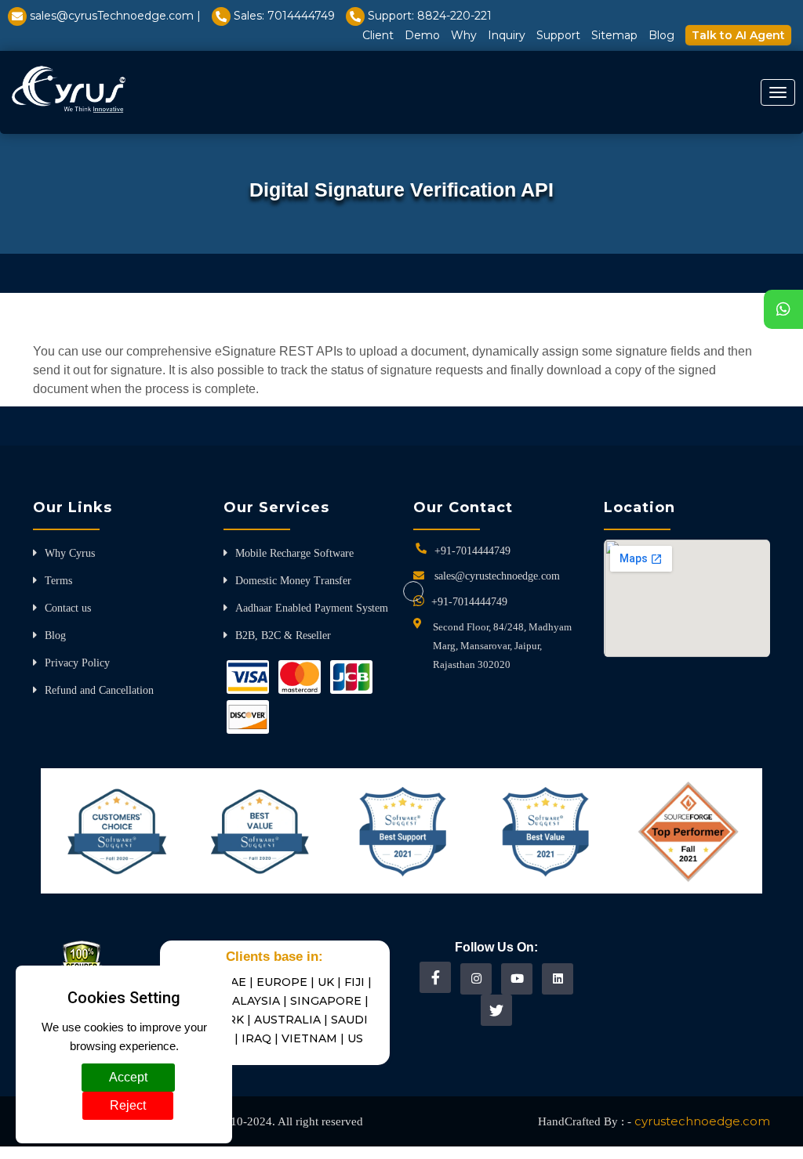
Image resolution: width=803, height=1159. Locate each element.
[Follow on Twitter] (496, 1010)
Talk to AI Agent (738, 35)
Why (464, 35)
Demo (422, 35)
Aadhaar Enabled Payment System (311, 608)
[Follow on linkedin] (558, 978)
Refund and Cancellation (99, 690)
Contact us (68, 608)
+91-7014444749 (472, 551)
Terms (58, 581)
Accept (128, 1077)
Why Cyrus (70, 553)
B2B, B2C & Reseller (283, 635)
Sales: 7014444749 (284, 16)
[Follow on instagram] (476, 978)
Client (378, 35)
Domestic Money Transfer (293, 581)
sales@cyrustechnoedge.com (497, 576)
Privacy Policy (77, 663)
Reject (128, 1105)
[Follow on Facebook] (435, 977)
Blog (661, 35)
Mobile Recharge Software (294, 553)
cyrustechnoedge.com (702, 1121)
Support (558, 35)
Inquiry (506, 35)
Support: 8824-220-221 (430, 16)
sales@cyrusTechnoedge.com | (115, 16)
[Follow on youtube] (517, 978)
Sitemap (614, 35)
